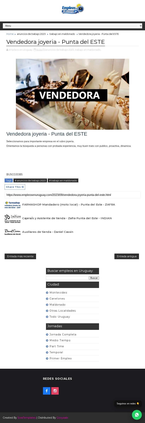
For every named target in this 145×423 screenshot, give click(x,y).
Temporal (56, 352)
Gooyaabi (62, 417)
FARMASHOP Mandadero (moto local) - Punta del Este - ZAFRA (68, 204)
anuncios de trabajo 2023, (59, 49)
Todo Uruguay (60, 316)
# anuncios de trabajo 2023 (30, 180)
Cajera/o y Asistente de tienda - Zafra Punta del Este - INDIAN (67, 218)
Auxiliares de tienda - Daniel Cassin (47, 232)
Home (10, 33)
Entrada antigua (127, 256)
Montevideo (58, 292)
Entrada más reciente (20, 256)
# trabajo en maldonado (63, 180)
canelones (57, 298)
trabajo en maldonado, (88, 49)
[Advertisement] (72, 160)
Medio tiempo (60, 340)
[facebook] (46, 391)
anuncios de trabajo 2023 (31, 33)
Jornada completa (63, 334)
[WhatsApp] (137, 415)
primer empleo (61, 358)
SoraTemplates (27, 417)
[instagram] (55, 391)
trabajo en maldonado (62, 33)
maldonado (58, 304)
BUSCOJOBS (14, 174)
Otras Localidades (63, 310)
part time (57, 346)
